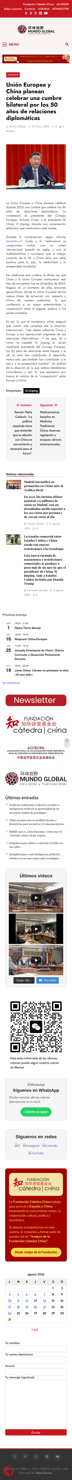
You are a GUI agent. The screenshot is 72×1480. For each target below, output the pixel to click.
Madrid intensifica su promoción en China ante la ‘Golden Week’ (44, 499)
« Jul (34, 1329)
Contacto (30, 9)
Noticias (12, 75)
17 (9, 1307)
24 (9, 1313)
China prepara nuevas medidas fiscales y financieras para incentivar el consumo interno (36, 822)
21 (44, 1307)
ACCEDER (62, 4)
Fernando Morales (37, 590)
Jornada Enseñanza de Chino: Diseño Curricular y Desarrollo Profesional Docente (39, 654)
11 (18, 1300)
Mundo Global (17, 126)
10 (9, 1300)
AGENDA (44, 9)
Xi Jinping (31, 390)
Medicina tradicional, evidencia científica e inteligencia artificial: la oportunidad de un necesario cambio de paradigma (34, 808)
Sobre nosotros (13, 9)
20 (35, 1307)
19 (26, 1307)
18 (18, 1307)
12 (26, 1300)
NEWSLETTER (60, 9)
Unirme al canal (36, 1111)
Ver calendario (11, 683)
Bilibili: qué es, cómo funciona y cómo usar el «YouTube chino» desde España (35, 833)
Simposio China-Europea (31, 639)
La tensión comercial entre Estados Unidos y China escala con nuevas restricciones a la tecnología (45, 559)
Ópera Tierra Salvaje (28, 628)
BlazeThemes (44, 1473)
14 (44, 1300)
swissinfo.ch (14, 241)
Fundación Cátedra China (38, 4)
